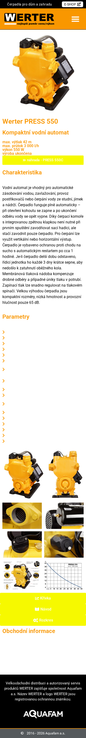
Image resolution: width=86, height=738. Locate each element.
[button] (75, 19)
